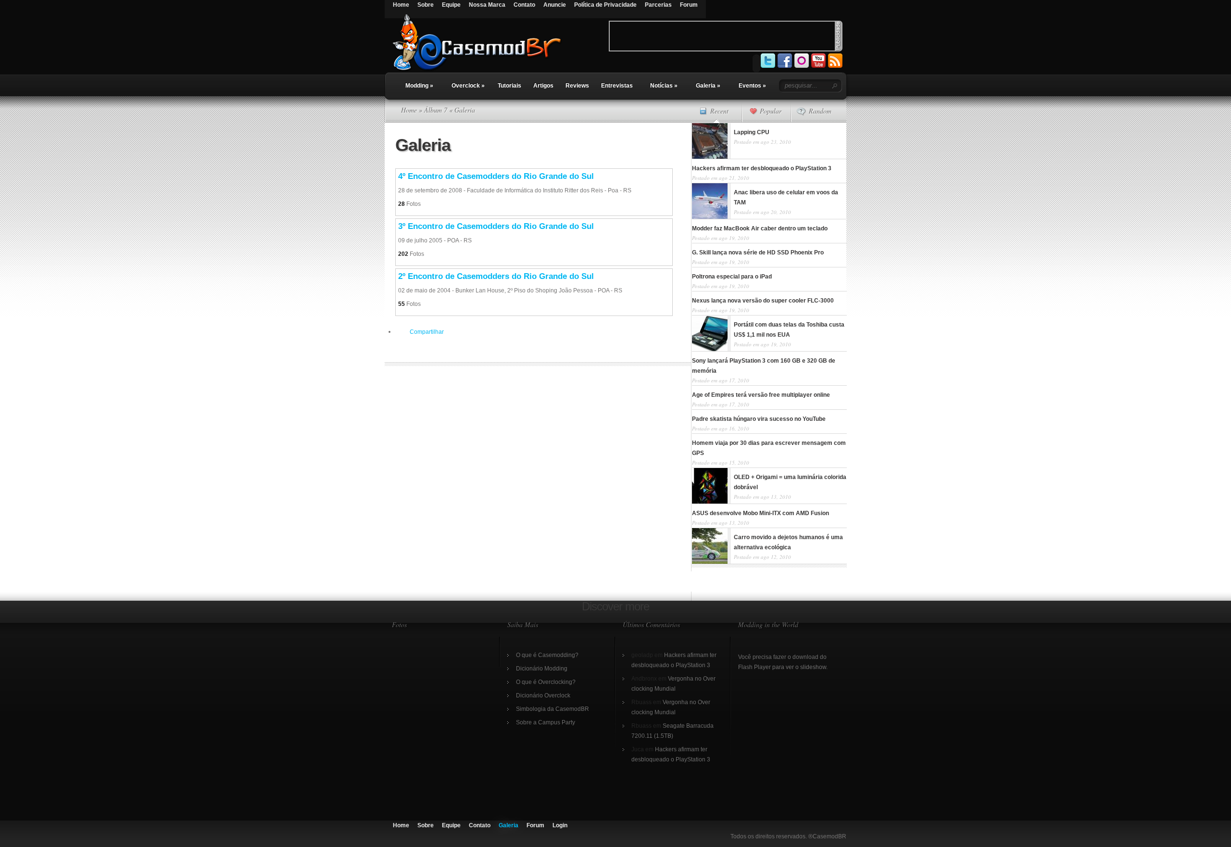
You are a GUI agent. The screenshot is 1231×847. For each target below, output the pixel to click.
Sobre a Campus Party (545, 722)
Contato (524, 4)
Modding (419, 85)
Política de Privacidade (605, 4)
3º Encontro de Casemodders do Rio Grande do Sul (496, 226)
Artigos (543, 85)
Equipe (451, 4)
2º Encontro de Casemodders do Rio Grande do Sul (496, 276)
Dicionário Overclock (543, 695)
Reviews (577, 85)
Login (560, 825)
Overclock (468, 85)
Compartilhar (427, 332)
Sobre (425, 4)
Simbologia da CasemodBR (552, 709)
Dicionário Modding (541, 668)
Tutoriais (509, 85)
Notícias (664, 85)
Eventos (752, 85)
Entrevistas (617, 85)
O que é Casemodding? (547, 655)
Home (401, 4)
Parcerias (658, 4)
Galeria (708, 85)
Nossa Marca (487, 4)
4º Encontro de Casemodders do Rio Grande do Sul (496, 176)
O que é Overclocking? (546, 682)
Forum (689, 4)
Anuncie (554, 4)
